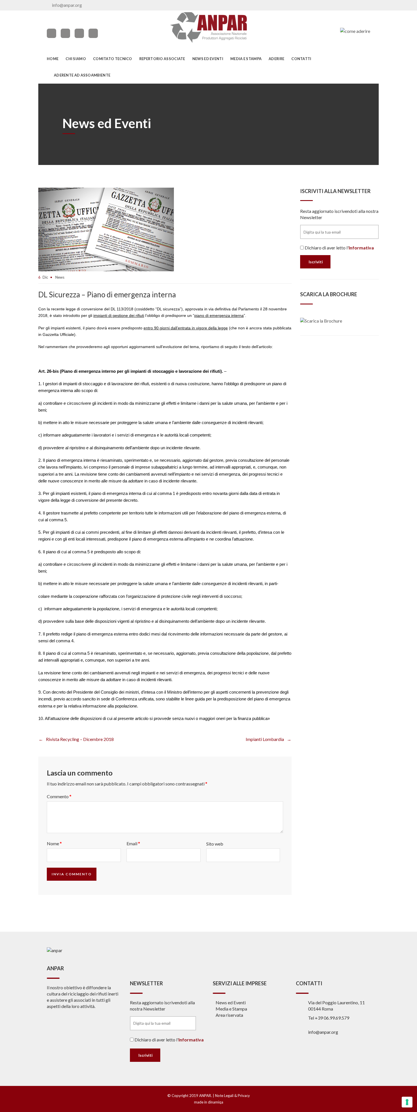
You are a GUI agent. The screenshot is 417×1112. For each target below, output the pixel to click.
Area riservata (229, 1015)
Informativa (361, 247)
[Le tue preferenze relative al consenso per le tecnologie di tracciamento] (407, 1102)
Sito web (214, 843)
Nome (54, 843)
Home (52, 58)
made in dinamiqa (208, 1102)
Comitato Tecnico (112, 58)
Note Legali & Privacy (232, 1095)
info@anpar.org (67, 5)
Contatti (301, 58)
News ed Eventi (231, 1002)
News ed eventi (207, 58)
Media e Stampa (246, 58)
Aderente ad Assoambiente (82, 75)
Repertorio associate (162, 58)
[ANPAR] (208, 27)
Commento (59, 796)
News (59, 277)
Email (133, 843)
